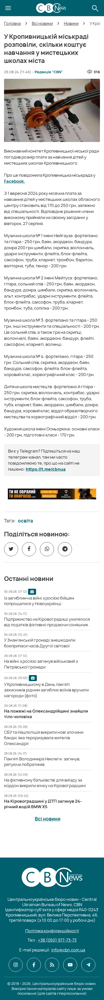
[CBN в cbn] (52, 965)
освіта (25, 521)
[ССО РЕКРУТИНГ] (52, 494)
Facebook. (14, 181)
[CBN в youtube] (70, 965)
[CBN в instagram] (16, 965)
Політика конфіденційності (52, 931)
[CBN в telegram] (88, 965)
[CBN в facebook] (34, 965)
